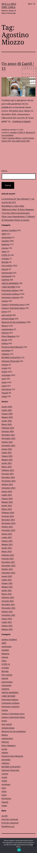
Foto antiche (7, 265)
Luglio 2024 (7, 495)
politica (5, 343)
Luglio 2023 (7, 537)
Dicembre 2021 (8, 604)
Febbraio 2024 (8, 512)
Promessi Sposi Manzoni (12, 347)
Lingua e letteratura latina (13, 308)
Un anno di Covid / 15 (18, 66)
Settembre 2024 (8, 488)
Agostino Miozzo (14, 138)
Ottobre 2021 (7, 611)
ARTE (4, 234)
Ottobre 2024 (7, 484)
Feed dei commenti (10, 823)
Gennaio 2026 (8, 431)
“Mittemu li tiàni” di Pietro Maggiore (18, 209)
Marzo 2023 (7, 551)
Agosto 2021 (7, 618)
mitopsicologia (8, 318)
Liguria (5, 301)
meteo (4, 311)
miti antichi (7, 315)
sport (4, 378)
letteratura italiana (10, 290)
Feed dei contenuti (10, 819)
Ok (19, 850)
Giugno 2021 (7, 625)
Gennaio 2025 (8, 473)
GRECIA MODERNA (10, 283)
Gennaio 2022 (8, 601)
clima (4, 251)
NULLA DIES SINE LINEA (9, 5)
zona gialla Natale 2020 (21, 141)
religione (6, 354)
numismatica (7, 329)
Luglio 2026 (7, 410)
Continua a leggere (21, 121)
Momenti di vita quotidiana (14, 322)
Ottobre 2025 (7, 442)
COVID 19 (21, 132)
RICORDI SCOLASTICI (11, 357)
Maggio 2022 (7, 587)
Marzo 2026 (7, 424)
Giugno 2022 (7, 583)
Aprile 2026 (7, 421)
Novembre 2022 (8, 565)
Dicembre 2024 (8, 477)
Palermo (5, 333)
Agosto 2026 (7, 406)
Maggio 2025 (7, 459)
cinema (5, 248)
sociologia (6, 375)
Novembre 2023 (8, 523)
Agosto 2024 (7, 491)
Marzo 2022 (7, 594)
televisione (6, 389)
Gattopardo (6, 276)
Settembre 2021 (8, 615)
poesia (4, 340)
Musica (5, 325)
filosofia (5, 262)
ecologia (5, 258)
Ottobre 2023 (7, 527)
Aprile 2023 (7, 548)
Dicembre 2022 (8, 562)
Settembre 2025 (8, 445)
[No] (34, 845)
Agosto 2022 (7, 576)
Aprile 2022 (7, 590)
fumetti (5, 269)
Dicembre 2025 (8, 435)
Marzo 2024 (7, 509)
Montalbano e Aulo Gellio (13, 206)
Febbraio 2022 (8, 597)
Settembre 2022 (8, 572)
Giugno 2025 (7, 456)
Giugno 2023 (7, 541)
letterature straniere (10, 297)
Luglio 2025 (7, 452)
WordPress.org (8, 826)
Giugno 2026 (7, 413)
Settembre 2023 (8, 530)
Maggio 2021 (7, 629)
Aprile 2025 (7, 463)
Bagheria (5, 244)
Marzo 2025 (7, 466)
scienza (5, 364)
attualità (13, 132)
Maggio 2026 (7, 417)
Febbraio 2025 (8, 470)
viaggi (4, 396)
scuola (4, 368)
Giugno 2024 (7, 498)
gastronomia (7, 272)
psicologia (6, 350)
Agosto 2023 (7, 534)
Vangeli (5, 393)
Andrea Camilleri (9, 230)
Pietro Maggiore (9, 336)
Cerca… (5, 171)
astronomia (7, 237)
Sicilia (4, 371)
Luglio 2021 (7, 622)
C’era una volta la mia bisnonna (16, 213)
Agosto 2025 (7, 449)
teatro (4, 386)
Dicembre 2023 (8, 519)
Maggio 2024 (7, 502)
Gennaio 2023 (8, 558)
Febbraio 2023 (8, 555)
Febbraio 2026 (8, 428)
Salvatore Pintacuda (10, 361)
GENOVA (5, 280)
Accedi (5, 816)
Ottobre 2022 (7, 569)
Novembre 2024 (8, 481)
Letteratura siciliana (10, 294)
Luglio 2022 (7, 580)
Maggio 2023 (7, 544)
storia (4, 382)
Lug (24, 88)
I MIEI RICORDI (8, 287)
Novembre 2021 (8, 608)
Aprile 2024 (7, 505)
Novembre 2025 (8, 438)
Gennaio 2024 (8, 516)
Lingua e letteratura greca (13, 304)
